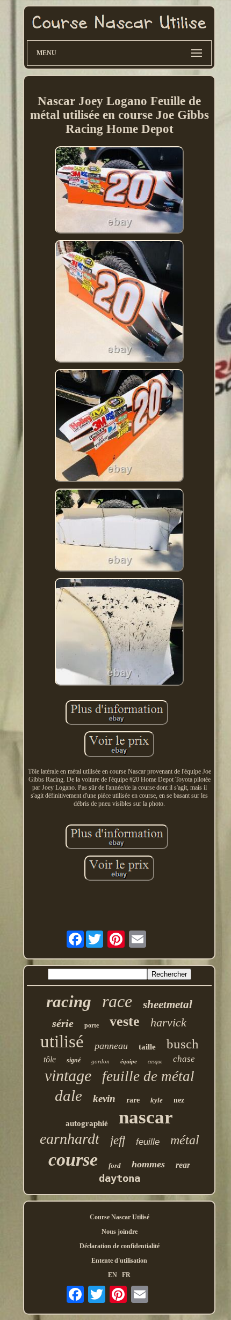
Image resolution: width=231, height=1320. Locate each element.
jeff (117, 1140)
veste (125, 1021)
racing (68, 1001)
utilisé (62, 1041)
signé (74, 1060)
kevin (104, 1098)
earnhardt (69, 1138)
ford (115, 1165)
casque (155, 1061)
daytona (119, 1178)
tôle (50, 1059)
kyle (156, 1100)
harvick (168, 1022)
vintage (68, 1075)
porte (91, 1025)
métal (184, 1140)
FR (126, 1275)
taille (147, 1046)
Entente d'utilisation (119, 1260)
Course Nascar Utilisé (119, 1217)
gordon (100, 1061)
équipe (128, 1061)
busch (183, 1044)
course (73, 1159)
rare (133, 1100)
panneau (111, 1045)
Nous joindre (120, 1231)
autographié (87, 1123)
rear (183, 1164)
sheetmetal (167, 1004)
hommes (148, 1164)
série (63, 1023)
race (117, 1001)
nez (179, 1100)
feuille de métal (148, 1076)
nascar (146, 1117)
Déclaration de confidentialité (120, 1246)
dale (68, 1095)
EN (112, 1275)
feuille (148, 1142)
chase (184, 1059)
